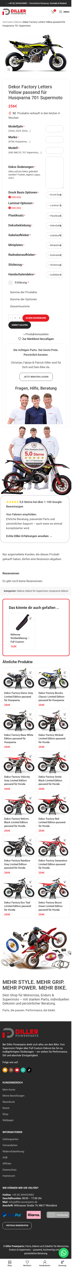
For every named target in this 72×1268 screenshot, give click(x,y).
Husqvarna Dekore (58, 591)
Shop (5, 1114)
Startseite (8, 22)
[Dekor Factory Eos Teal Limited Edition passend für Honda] (19, 888)
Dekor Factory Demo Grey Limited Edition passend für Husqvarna (18, 697)
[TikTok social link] (29, 1070)
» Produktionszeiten (36, 334)
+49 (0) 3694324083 (17, 3)
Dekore (17, 22)
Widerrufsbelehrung (13, 1151)
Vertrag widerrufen (17, 1225)
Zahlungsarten (10, 1139)
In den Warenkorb (36, 318)
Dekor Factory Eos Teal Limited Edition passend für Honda (17, 906)
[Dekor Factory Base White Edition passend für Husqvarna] (19, 721)
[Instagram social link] (11, 1070)
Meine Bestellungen (13, 1095)
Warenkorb (9, 1101)
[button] (30, 618)
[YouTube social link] (17, 1070)
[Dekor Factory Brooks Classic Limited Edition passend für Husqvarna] (53, 679)
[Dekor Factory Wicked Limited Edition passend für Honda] (53, 721)
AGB (5, 1157)
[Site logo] (14, 11)
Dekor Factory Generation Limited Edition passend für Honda (53, 864)
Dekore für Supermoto (36, 591)
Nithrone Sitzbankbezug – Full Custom (20, 638)
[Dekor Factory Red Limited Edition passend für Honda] (53, 804)
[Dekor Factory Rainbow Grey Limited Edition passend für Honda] (19, 846)
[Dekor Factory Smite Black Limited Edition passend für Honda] (53, 762)
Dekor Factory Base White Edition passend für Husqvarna (18, 738)
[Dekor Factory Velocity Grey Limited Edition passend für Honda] (19, 762)
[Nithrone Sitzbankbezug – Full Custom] (22, 622)
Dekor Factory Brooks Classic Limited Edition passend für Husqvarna (51, 697)
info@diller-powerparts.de (23, 1202)
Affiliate (7, 1163)
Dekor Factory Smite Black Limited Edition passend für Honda (50, 780)
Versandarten (10, 1145)
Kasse (6, 1107)
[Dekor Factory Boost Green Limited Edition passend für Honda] (53, 888)
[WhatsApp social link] (23, 1070)
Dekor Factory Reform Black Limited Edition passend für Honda (16, 822)
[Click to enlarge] (9, 69)
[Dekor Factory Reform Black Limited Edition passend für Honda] (19, 804)
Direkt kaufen (20, 325)
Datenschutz (9, 1169)
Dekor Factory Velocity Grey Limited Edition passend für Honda (17, 780)
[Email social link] (5, 1070)
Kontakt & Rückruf (58, 3)
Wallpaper (8, 1120)
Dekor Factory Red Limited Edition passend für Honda (52, 822)
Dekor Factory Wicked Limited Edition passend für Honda (52, 738)
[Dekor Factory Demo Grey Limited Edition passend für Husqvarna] (19, 679)
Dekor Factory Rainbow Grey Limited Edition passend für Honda (17, 864)
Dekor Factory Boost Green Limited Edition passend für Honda (50, 906)
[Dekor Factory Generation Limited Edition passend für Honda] (53, 846)
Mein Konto (9, 1089)
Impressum (9, 1175)
